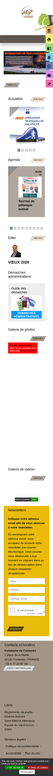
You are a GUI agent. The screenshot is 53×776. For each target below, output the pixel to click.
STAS (8, 729)
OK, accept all (15, 767)
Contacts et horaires (19, 645)
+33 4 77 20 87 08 (16, 663)
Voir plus (15, 62)
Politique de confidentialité (22, 746)
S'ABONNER (15, 629)
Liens (8, 705)
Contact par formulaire (19, 668)
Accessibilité (13, 753)
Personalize (27, 772)
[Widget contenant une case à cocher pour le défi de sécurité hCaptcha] (26, 610)
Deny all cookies (39, 767)
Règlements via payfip (18, 712)
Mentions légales (15, 739)
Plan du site (32, 753)
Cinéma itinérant (14, 716)
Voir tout (38, 99)
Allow (34, 499)
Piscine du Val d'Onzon (19, 725)
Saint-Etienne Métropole (19, 720)
